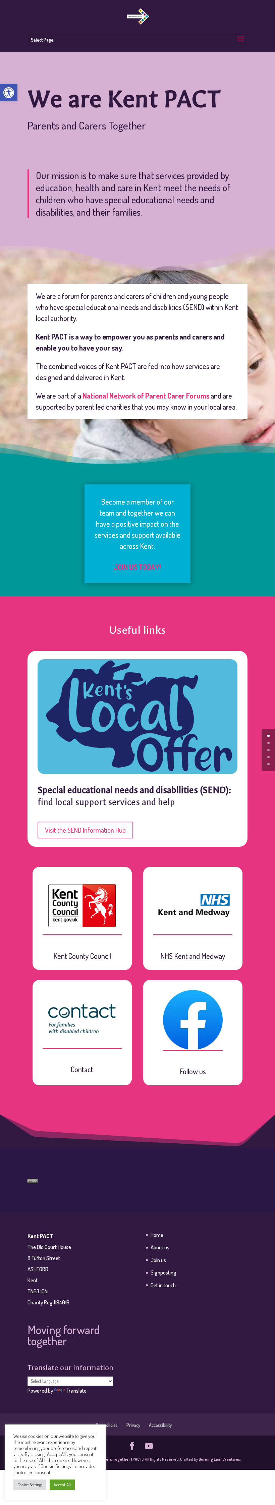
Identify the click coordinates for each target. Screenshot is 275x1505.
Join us (158, 1259)
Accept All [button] (62, 1484)
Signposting (163, 1272)
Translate (76, 1390)
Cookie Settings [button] (29, 1484)
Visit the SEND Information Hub (85, 830)
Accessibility (160, 1425)
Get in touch (163, 1285)
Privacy (133, 1425)
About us (160, 1247)
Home (157, 1234)
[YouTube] (149, 1446)
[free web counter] (33, 1180)
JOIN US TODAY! (137, 567)
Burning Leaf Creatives (219, 1459)
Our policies (107, 1425)
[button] (8, 92)
